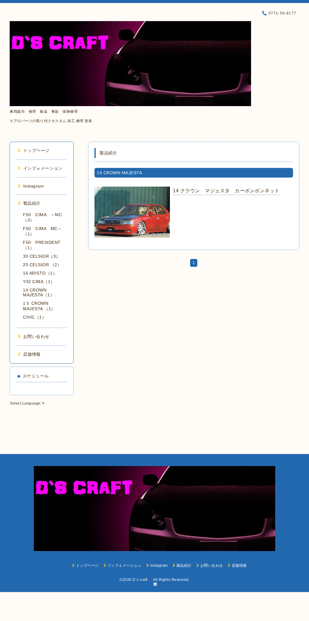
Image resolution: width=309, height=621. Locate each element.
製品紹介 (32, 203)
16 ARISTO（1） (40, 273)
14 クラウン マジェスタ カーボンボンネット (226, 190)
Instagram (33, 186)
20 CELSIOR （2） (42, 264)
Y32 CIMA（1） (39, 281)
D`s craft (141, 580)
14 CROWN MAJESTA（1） (38, 292)
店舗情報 (32, 354)
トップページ (36, 150)
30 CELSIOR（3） (41, 256)
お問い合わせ (36, 336)
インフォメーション (42, 168)
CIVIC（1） (34, 317)
